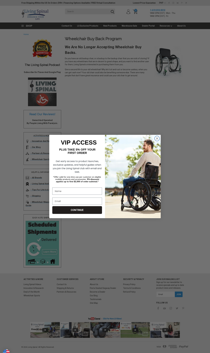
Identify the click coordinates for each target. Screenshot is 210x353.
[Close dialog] (157, 138)
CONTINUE (77, 209)
